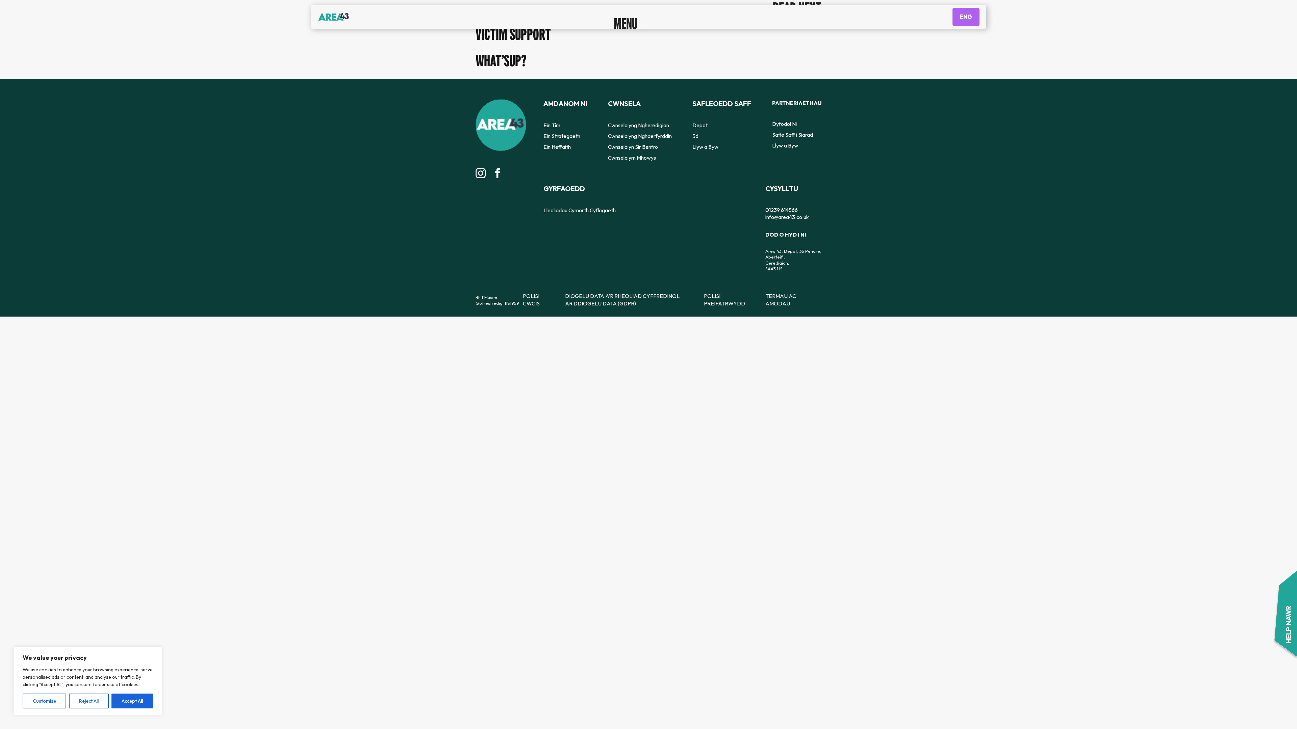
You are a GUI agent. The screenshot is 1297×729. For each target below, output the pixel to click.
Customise (44, 701)
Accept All (132, 701)
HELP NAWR (1288, 628)
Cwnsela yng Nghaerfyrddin (637, 135)
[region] (88, 681)
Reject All (89, 701)
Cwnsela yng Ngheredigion (636, 124)
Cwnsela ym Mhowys (630, 156)
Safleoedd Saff (719, 103)
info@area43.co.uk (784, 212)
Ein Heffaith (555, 145)
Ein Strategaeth (559, 135)
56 (697, 135)
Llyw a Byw (706, 145)
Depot (701, 124)
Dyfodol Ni (783, 124)
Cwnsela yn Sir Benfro (631, 145)
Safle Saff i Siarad (790, 135)
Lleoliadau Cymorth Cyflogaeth (575, 208)
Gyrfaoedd (560, 186)
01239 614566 (779, 206)
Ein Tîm (550, 124)
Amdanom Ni (562, 103)
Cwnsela (622, 103)
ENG (966, 22)
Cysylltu (778, 186)
